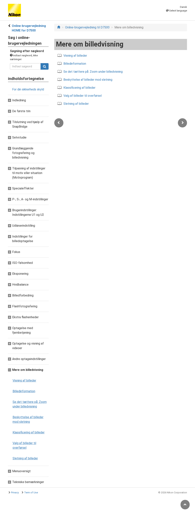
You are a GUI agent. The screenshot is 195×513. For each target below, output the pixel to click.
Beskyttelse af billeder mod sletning (28, 419)
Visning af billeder (24, 380)
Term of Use (31, 492)
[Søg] (45, 66)
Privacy (15, 492)
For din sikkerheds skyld (28, 89)
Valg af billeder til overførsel (24, 445)
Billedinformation (24, 391)
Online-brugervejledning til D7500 (87, 27)
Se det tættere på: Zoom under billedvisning (30, 404)
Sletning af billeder (25, 458)
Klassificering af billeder (29, 432)
